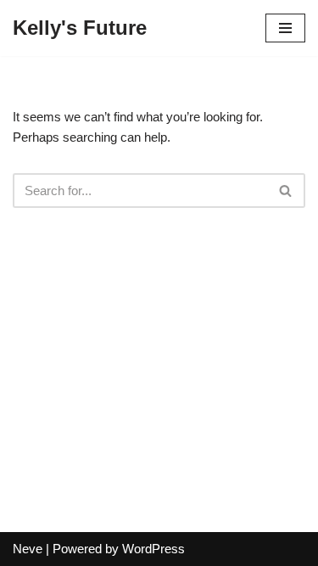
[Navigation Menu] (285, 28)
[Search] (286, 190)
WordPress (153, 548)
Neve (27, 548)
